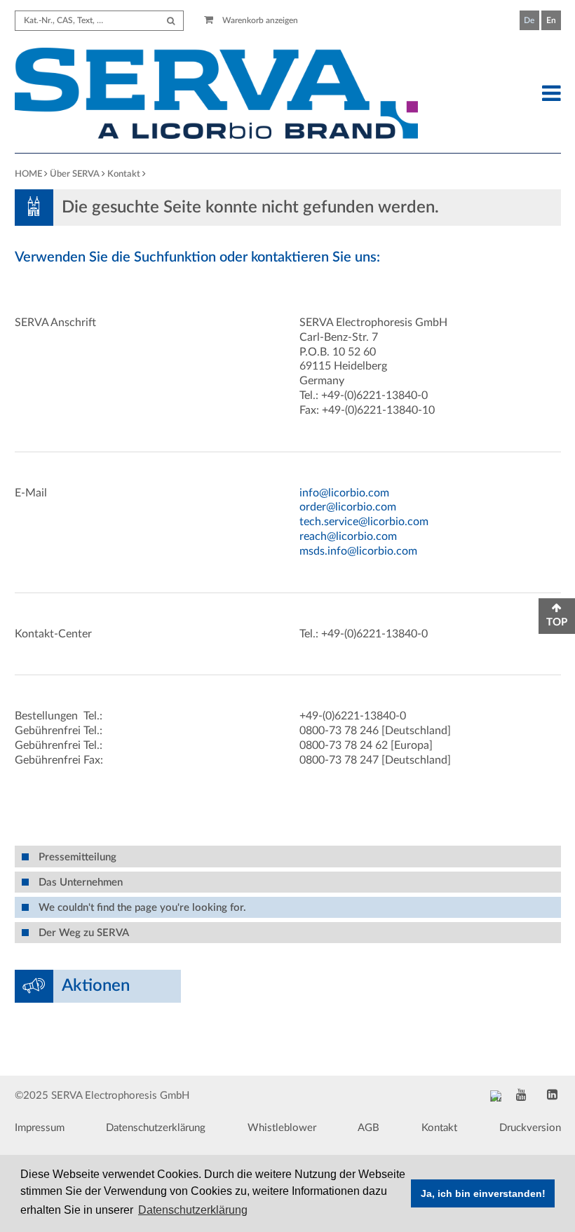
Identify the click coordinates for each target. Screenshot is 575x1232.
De (529, 20)
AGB (368, 1128)
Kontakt (123, 174)
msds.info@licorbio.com (358, 551)
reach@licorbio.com (348, 536)
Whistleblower (282, 1128)
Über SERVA (75, 174)
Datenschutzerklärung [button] (193, 1210)
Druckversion (530, 1128)
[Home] (217, 95)
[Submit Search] (170, 20)
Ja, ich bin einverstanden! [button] (483, 1193)
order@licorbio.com (347, 507)
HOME (28, 174)
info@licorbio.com (344, 493)
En (551, 20)
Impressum (40, 1128)
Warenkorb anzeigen (259, 20)
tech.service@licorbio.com (363, 521)
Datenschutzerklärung (155, 1128)
